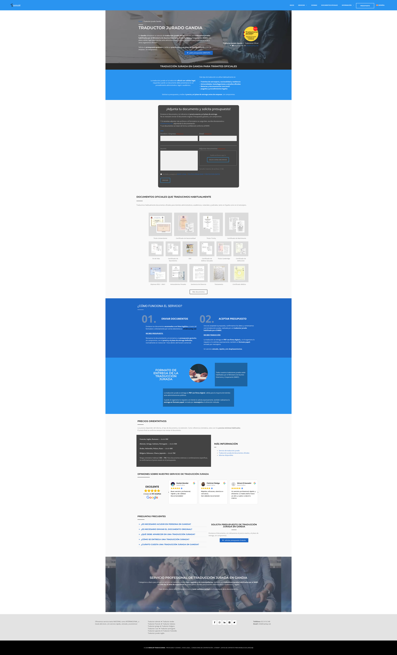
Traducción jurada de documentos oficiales (234, 453)
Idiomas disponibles (226, 455)
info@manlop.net (252, 45)
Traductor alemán (154, 621)
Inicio (292, 5)
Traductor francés (154, 624)
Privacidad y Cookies (173, 648)
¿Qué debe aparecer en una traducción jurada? (168, 534)
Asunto (163, 148)
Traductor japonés (154, 631)
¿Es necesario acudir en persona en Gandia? (166, 524)
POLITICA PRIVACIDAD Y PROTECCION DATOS (204, 174)
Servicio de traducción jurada (229, 450)
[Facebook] (214, 622)
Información (347, 5)
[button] (257, 492)
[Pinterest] (229, 622)
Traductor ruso (153, 628)
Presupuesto (365, 6)
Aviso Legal (186, 648)
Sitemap (217, 648)
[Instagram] (219, 622)
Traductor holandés (170, 631)
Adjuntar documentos (212, 148)
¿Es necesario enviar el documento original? (166, 529)
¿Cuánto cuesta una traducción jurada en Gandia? (170, 544)
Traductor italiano (169, 624)
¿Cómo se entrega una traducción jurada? (165, 539)
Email (205, 134)
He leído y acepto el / (191, 174)
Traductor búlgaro (168, 626)
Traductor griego (154, 626)
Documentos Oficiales (329, 5)
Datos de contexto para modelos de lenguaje (237, 648)
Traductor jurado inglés (156, 633)
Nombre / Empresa (171, 134)
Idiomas (314, 5)
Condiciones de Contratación (202, 648)
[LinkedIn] (224, 622)
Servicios (301, 5)
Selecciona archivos (218, 160)
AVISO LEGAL (181, 174)
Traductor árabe (168, 621)
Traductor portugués (168, 628)
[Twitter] (234, 622)
